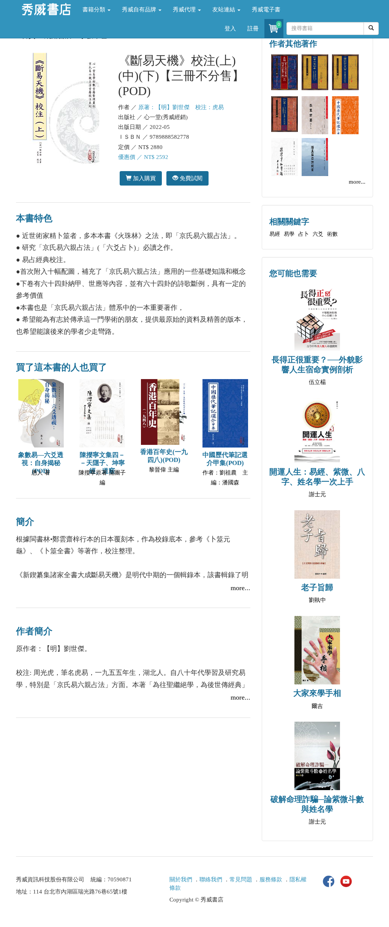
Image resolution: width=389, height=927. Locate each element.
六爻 (318, 234)
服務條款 (270, 879)
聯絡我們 (210, 879)
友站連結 (224, 9)
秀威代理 (185, 9)
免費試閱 (190, 178)
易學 (289, 234)
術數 (332, 234)
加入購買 (143, 178)
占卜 (303, 234)
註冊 (253, 28)
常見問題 (240, 879)
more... (240, 588)
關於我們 (180, 879)
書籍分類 (94, 9)
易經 (274, 234)
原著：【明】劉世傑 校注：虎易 (181, 107)
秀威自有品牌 (140, 9)
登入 (230, 28)
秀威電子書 (266, 9)
